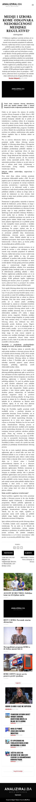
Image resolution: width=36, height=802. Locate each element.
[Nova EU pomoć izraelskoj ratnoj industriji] (7, 730)
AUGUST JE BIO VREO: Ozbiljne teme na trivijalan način (18, 594)
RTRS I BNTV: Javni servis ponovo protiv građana (15, 675)
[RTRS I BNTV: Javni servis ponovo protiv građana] (18, 662)
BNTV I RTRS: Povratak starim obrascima (17, 621)
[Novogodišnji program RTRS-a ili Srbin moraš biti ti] (18, 635)
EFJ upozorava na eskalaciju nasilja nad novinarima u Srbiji (19, 743)
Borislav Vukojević (14, 78)
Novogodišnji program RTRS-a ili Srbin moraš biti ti (17, 648)
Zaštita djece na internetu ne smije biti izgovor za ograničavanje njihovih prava (21, 756)
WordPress (27, 799)
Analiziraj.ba (8, 709)
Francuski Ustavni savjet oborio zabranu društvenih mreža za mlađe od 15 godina (20, 718)
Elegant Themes (15, 799)
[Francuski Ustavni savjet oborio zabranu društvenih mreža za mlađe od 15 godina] (7, 715)
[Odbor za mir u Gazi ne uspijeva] (19, 695)
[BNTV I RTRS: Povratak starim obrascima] (18, 608)
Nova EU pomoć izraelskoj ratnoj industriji (18, 731)
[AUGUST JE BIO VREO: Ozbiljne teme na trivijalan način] (18, 582)
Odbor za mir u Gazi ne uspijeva (18, 706)
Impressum (18, 795)
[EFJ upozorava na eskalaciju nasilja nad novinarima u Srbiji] (7, 741)
